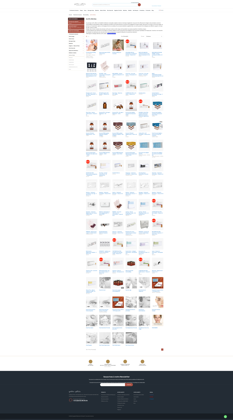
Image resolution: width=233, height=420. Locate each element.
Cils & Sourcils (72, 48)
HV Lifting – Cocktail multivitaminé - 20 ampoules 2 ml (103, 174)
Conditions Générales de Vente (123, 394)
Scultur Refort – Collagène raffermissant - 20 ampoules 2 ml (131, 252)
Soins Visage (71, 36)
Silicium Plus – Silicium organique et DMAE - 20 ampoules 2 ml (90, 291)
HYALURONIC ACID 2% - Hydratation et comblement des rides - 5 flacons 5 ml (131, 53)
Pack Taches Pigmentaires (104, 345)
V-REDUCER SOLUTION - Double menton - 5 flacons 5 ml (144, 272)
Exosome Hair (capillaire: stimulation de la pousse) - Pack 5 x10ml (157, 113)
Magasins (119, 409)
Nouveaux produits (105, 399)
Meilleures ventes (104, 401)
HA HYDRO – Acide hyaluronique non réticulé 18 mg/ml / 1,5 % (104, 75)
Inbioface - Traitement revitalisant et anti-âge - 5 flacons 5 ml (91, 193)
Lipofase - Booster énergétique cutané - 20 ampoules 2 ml (143, 213)
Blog (70, 69)
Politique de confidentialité (122, 401)
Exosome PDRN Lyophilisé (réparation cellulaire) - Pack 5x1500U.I (117, 134)
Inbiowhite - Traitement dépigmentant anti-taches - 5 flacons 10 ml (91, 213)
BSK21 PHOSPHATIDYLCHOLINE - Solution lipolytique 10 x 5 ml (157, 75)
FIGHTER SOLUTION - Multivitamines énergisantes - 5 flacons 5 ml (91, 174)
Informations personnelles (139, 394)
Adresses (135, 401)
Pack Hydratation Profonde (104, 327)
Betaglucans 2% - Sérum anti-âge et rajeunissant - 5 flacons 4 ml (91, 94)
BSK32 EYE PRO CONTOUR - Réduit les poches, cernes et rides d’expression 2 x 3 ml (91, 75)
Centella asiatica (142, 93)
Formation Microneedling (91, 52)
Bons (135, 403)
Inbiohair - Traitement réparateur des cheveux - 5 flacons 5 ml (131, 193)
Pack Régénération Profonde (131, 327)
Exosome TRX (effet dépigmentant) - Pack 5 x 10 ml (131, 134)
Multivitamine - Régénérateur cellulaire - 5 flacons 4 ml (91, 252)
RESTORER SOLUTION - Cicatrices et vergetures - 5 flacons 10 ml (157, 233)
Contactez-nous (120, 405)
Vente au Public (72, 55)
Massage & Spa (72, 41)
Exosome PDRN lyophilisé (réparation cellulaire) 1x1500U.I (104, 134)
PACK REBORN (154, 327)
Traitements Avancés (73, 34)
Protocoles (71, 64)
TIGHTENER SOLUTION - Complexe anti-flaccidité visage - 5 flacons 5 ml (117, 252)
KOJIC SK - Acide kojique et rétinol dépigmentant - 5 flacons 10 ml (104, 213)
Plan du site (119, 407)
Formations (71, 62)
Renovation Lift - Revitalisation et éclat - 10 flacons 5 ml (144, 252)
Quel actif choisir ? (75, 27)
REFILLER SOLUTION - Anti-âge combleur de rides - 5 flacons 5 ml (104, 272)
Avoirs (135, 399)
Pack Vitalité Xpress (116, 345)
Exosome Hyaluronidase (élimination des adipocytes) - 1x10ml (91, 154)
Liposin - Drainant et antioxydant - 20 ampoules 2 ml (157, 252)
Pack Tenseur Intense (130, 345)
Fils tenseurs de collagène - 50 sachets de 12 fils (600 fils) (157, 154)
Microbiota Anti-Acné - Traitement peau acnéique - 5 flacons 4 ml (131, 233)
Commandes (136, 396)
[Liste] (88, 36)
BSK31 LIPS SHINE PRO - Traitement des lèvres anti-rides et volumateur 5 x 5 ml (144, 53)
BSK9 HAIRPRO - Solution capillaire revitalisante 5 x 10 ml (118, 75)
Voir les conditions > (108, 366)
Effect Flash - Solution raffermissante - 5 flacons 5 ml (91, 113)
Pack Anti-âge (128, 290)
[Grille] (86, 36)
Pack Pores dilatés (89, 327)
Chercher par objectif (75, 22)
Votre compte (137, 392)
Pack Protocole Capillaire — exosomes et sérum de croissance (157, 134)
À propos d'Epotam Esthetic (122, 399)
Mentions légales (120, 396)
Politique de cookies (121, 403)
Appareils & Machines (73, 50)
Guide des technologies (75, 31)
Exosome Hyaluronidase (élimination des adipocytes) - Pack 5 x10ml (131, 154)
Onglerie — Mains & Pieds (74, 45)
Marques (71, 57)
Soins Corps (71, 38)
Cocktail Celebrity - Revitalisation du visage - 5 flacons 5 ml (157, 94)
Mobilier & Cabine (72, 52)
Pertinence (154, 36)
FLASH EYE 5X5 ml (116, 172)
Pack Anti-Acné (102, 290)
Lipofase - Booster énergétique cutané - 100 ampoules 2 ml (131, 213)
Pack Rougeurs (89, 345)
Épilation (71, 43)
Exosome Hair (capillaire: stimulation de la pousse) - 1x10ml (131, 113)
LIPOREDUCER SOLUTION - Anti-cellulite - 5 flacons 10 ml (157, 213)
